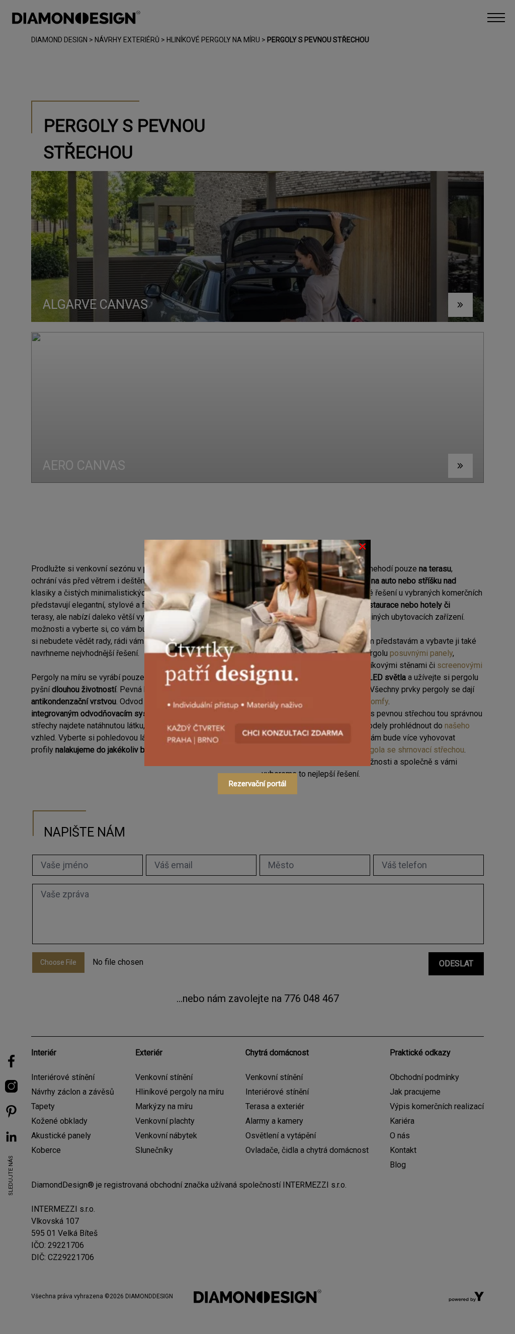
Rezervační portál (257, 783)
